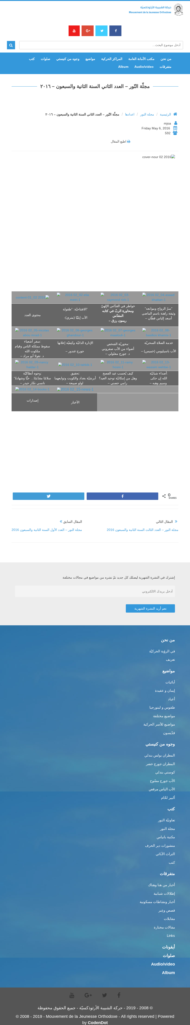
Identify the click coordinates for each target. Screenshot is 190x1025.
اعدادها (129, 114)
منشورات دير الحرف (160, 845)
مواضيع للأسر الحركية (159, 724)
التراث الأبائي (165, 854)
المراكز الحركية (111, 59)
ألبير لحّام (168, 798)
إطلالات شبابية (164, 893)
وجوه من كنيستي (67, 59)
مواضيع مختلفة (164, 716)
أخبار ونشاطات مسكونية (157, 902)
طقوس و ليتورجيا (162, 707)
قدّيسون (169, 733)
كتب (32, 59)
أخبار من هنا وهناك (161, 885)
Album (123, 67)
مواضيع (90, 59)
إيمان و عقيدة (165, 690)
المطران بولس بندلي (159, 755)
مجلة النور (147, 114)
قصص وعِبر (166, 910)
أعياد (171, 699)
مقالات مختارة (164, 927)
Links (171, 936)
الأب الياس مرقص (162, 789)
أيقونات (168, 947)
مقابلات (169, 919)
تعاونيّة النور (166, 820)
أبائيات (170, 682)
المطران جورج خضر (160, 764)
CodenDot (98, 1022)
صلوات (45, 59)
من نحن (166, 59)
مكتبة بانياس (166, 837)
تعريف (170, 659)
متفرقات (165, 67)
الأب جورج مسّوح (162, 781)
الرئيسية (165, 114)
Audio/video (144, 67)
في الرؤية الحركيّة (162, 651)
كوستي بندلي (165, 772)
